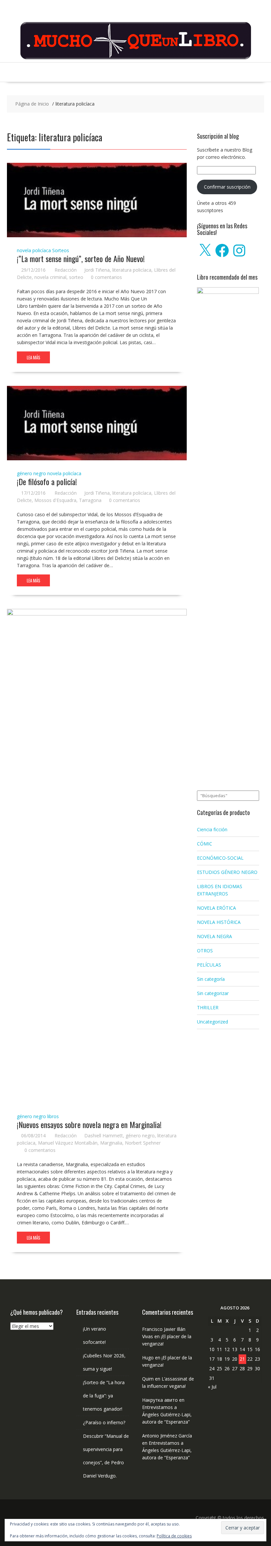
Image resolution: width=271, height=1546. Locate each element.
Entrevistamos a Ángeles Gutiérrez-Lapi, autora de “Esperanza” (167, 1414)
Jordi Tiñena (97, 270)
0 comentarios (106, 277)
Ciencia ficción (212, 829)
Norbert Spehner (143, 1143)
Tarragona (90, 500)
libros (53, 1116)
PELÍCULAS (209, 965)
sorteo (76, 277)
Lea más (33, 357)
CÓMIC (204, 844)
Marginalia (111, 1143)
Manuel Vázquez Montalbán (67, 1143)
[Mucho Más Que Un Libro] (135, 58)
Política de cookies (174, 1536)
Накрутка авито (160, 1400)
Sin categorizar (213, 993)
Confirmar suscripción (227, 187)
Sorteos (60, 250)
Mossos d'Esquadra (55, 500)
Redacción (66, 270)
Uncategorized (212, 1022)
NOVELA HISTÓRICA (219, 922)
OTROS (205, 950)
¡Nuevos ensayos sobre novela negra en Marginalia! (89, 1124)
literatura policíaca (131, 270)
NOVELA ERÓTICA (216, 908)
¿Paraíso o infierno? (104, 1422)
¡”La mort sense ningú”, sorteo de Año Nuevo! (81, 258)
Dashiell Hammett (103, 1135)
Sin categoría (211, 979)
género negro (31, 473)
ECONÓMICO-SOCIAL (220, 858)
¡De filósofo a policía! (47, 481)
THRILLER (207, 1007)
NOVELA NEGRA (214, 936)
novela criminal (50, 277)
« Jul (212, 1387)
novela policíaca (34, 250)
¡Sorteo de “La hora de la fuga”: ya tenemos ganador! (104, 1395)
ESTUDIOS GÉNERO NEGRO (227, 872)
